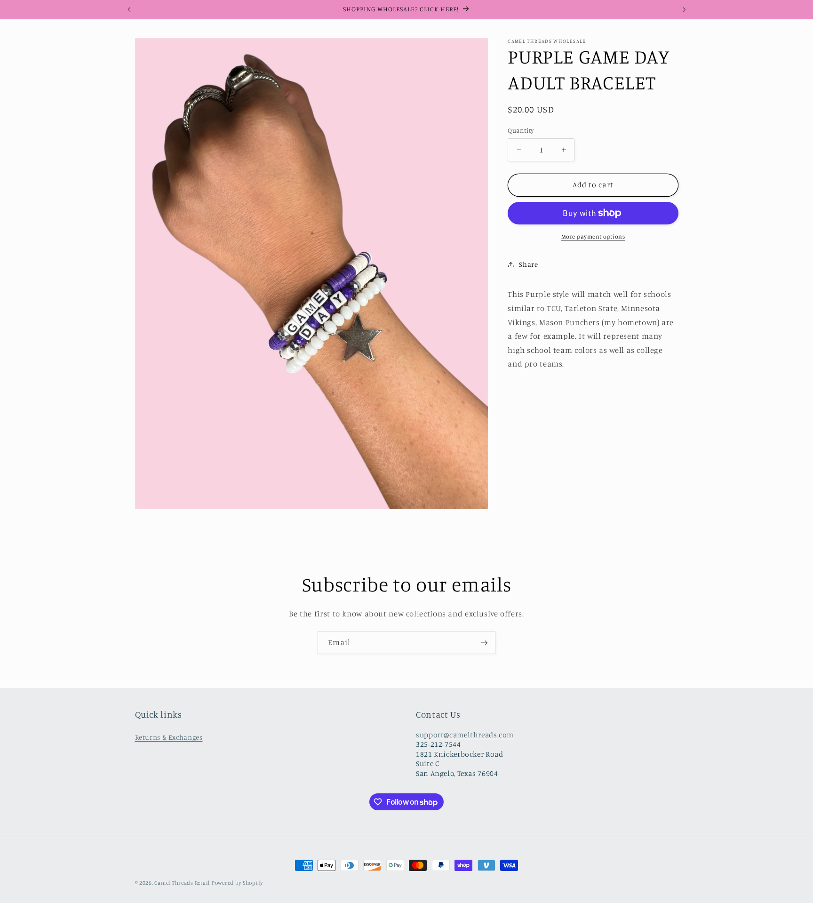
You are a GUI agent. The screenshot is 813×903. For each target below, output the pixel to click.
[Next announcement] (684, 9)
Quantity (521, 130)
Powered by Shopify (237, 882)
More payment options (593, 236)
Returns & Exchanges (169, 737)
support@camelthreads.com (465, 734)
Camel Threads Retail (182, 882)
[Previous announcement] (129, 9)
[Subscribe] (484, 642)
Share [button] (528, 264)
